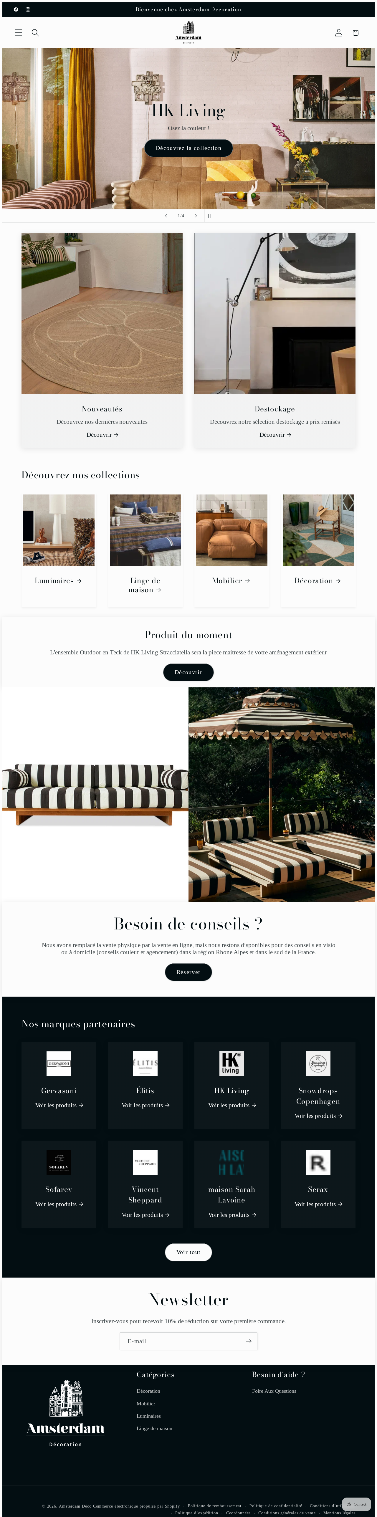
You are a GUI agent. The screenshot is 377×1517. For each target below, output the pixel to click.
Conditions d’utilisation (332, 1506)
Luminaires (54, 580)
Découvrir (99, 434)
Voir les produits (56, 1105)
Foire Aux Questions (274, 1391)
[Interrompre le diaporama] (210, 215)
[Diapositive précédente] (166, 215)
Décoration (314, 580)
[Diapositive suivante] (195, 215)
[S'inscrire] (248, 1341)
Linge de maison (144, 585)
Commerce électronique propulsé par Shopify (136, 1506)
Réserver (188, 972)
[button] (18, 32)
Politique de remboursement (215, 1506)
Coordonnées (238, 1513)
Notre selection (188, 165)
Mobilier (227, 580)
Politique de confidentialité (275, 1506)
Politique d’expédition (196, 1513)
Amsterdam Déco (75, 1506)
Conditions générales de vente (286, 1513)
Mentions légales (339, 1513)
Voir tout (188, 1252)
